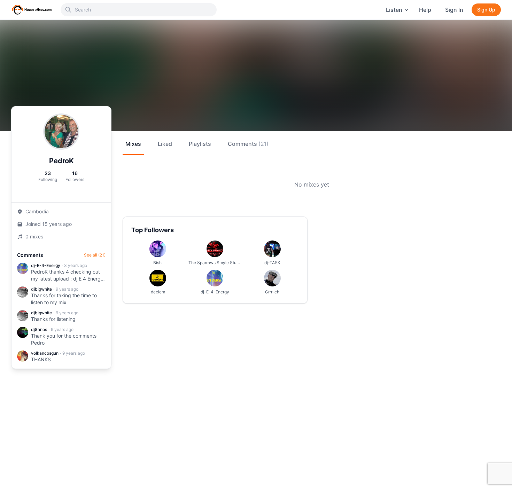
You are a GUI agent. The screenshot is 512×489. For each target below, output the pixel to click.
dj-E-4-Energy (45, 265)
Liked (165, 143)
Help (425, 9)
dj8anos (39, 329)
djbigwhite (41, 289)
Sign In (454, 9)
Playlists (200, 143)
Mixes (133, 143)
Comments (248, 143)
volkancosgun (45, 353)
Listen (394, 9)
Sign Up (486, 10)
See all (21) (95, 255)
